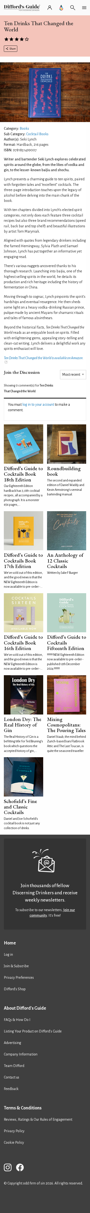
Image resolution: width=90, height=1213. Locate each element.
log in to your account (38, 404)
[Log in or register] (49, 7)
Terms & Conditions (23, 1108)
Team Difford (14, 1066)
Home (10, 943)
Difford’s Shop (15, 989)
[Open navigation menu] (84, 7)
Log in (8, 954)
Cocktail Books (37, 134)
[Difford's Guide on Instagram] (9, 1168)
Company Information (20, 1054)
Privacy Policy (14, 1131)
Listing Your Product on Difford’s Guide (33, 1031)
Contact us (11, 1077)
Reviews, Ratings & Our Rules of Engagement (38, 1119)
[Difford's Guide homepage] (23, 7)
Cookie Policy (14, 1142)
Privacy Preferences (19, 977)
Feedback (11, 1089)
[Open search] (72, 7)
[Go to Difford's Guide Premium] (61, 7)
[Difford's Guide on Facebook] (22, 1168)
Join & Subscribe (16, 966)
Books (24, 128)
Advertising (12, 1043)
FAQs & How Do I (17, 1020)
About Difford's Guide (25, 1008)
